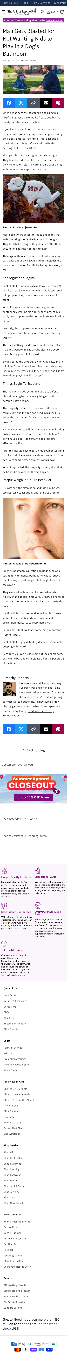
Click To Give (10, 3)
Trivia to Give (11, 1105)
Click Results (11, 1029)
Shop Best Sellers (13, 1158)
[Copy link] (33, 103)
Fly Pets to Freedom (15, 1302)
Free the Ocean (12, 1122)
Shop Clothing (12, 1169)
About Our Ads (12, 1070)
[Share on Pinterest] (58, 103)
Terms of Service (13, 1047)
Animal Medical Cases (16, 1296)
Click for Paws (11, 1111)
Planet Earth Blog (13, 1261)
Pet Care (8, 1249)
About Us (8, 1017)
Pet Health (10, 1244)
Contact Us (10, 1006)
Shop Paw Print (12, 1163)
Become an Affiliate (15, 1023)
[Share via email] (46, 103)
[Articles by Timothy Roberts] (9, 689)
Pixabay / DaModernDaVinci (30, 563)
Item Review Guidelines (17, 1064)
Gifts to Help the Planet (17, 1290)
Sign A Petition (12, 1133)
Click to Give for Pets (15, 1088)
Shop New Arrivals (14, 1203)
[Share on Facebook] (9, 103)
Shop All (8, 1152)
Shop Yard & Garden (15, 1186)
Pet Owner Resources (16, 1238)
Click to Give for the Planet (19, 1100)
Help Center (10, 995)
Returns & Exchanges (15, 1000)
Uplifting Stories (13, 1255)
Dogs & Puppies (12, 1232)
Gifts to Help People (15, 1285)
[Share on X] (21, 103)
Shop (25, 3)
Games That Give (13, 1128)
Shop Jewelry (11, 1191)
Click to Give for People (17, 1094)
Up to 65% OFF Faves (33, 797)
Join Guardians (41, 3)
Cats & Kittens (11, 1227)
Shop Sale (9, 1197)
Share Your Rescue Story (17, 1266)
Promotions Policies (15, 1058)
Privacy (8, 1053)
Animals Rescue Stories (17, 1221)
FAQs (6, 1012)
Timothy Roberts (30, 60)
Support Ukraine (13, 1307)
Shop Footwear (12, 1174)
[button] (42, 12)
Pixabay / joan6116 (25, 227)
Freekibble (10, 1117)
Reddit (31, 265)
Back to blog (36, 750)
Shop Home (10, 1180)
